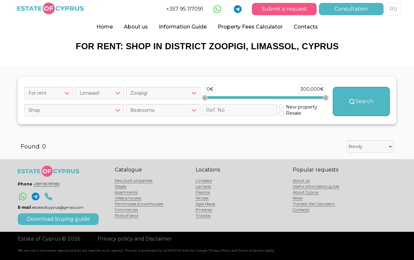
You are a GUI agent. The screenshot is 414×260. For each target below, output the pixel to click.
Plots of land (126, 215)
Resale (120, 186)
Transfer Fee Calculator (314, 203)
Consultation (351, 9)
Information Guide (183, 27)
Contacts (306, 27)
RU (393, 9)
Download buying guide (58, 219)
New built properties (133, 180)
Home (104, 27)
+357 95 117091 (184, 9)
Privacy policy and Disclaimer (135, 239)
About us (136, 27)
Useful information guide (316, 186)
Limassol (204, 180)
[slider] (205, 97)
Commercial (126, 209)
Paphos (203, 192)
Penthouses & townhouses (139, 203)
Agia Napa (205, 203)
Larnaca (203, 186)
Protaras (204, 209)
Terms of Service (251, 250)
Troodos (203, 215)
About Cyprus (305, 192)
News (297, 197)
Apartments (126, 192)
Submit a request (284, 9)
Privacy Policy (219, 250)
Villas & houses (128, 197)
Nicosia (202, 197)
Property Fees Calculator (250, 27)
